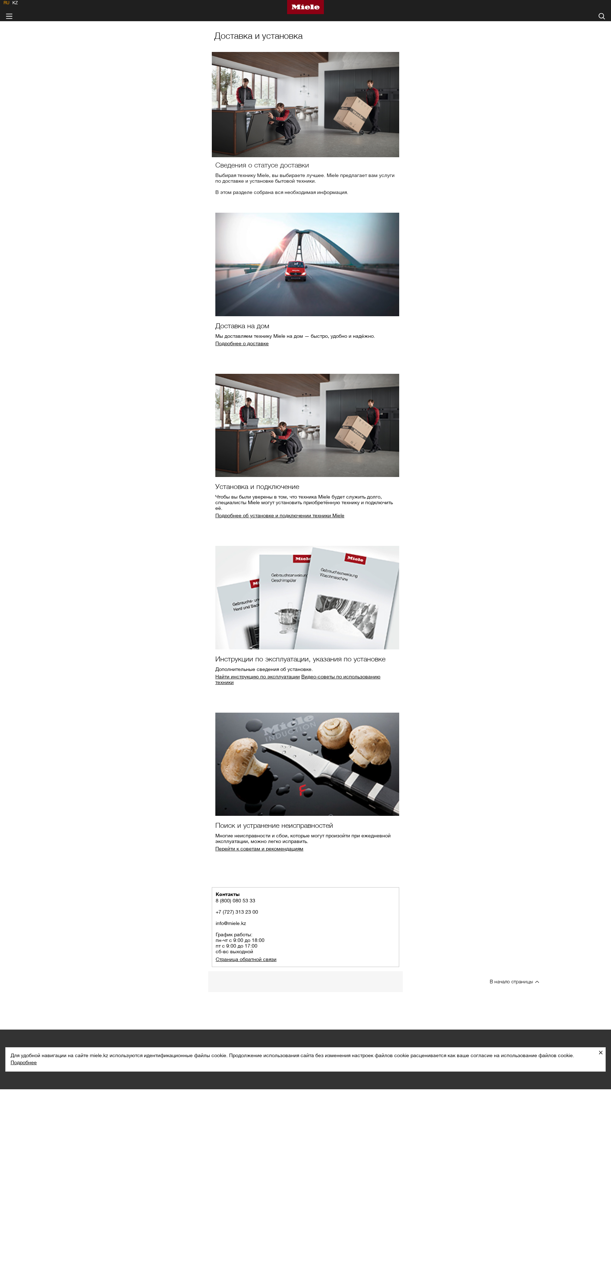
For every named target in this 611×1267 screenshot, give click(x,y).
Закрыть (603, 1052)
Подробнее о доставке (242, 343)
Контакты (228, 894)
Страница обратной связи (246, 959)
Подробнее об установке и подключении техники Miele (279, 515)
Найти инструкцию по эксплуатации (257, 676)
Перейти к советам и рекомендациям (259, 848)
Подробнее (24, 1062)
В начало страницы (511, 981)
